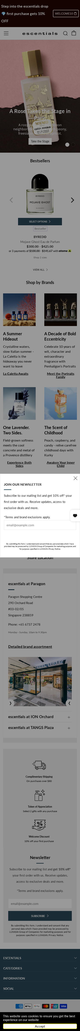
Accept (40, 1026)
